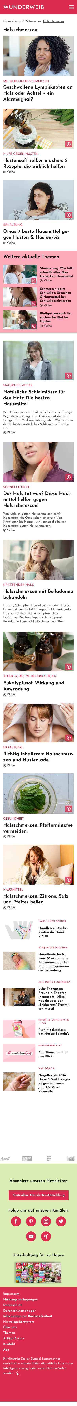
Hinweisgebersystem (18, 1322)
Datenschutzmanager (19, 1310)
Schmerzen (33, 21)
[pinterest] (31, 1222)
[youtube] (31, 1237)
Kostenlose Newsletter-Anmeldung (39, 1195)
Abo (6, 1349)
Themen (9, 1333)
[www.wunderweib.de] (23, 7)
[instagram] (46, 1222)
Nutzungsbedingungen (20, 1299)
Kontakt (9, 1344)
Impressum (11, 1294)
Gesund (18, 21)
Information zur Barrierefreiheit (27, 1316)
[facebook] (16, 1222)
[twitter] (61, 1222)
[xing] (46, 1237)
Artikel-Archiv (13, 1338)
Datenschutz (12, 1305)
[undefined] (8, 1162)
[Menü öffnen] (71, 7)
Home (7, 21)
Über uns (10, 1327)
